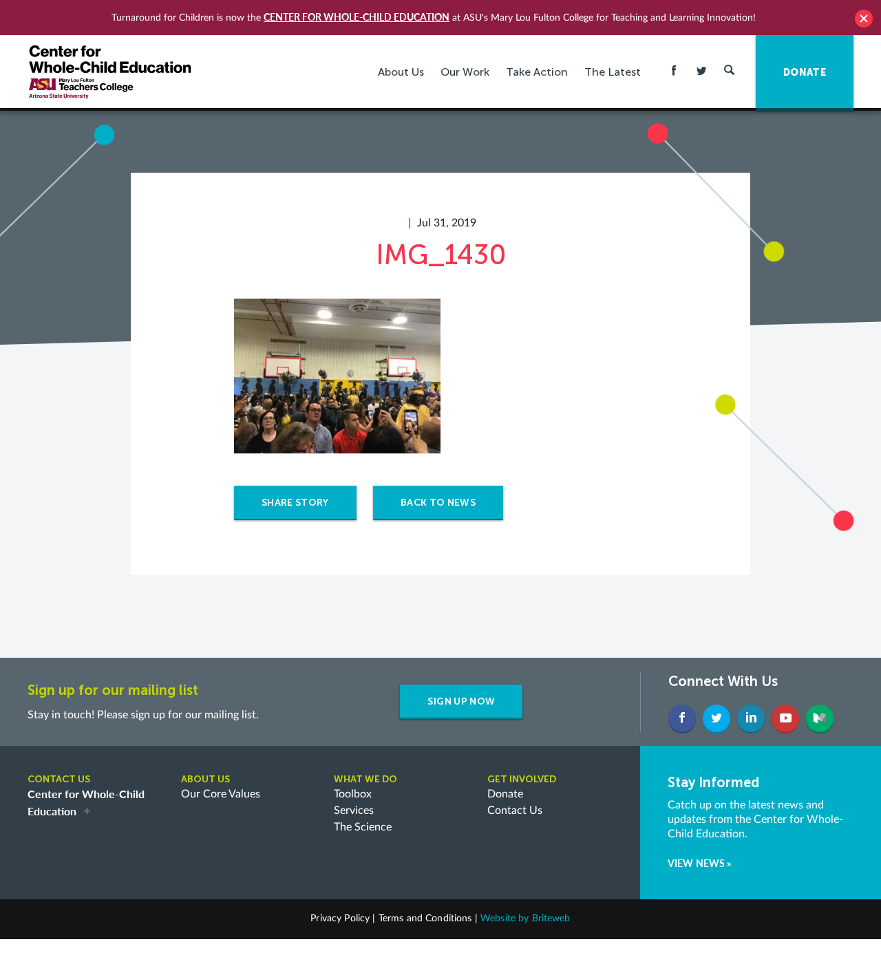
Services (354, 810)
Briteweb (551, 918)
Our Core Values (220, 794)
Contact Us (514, 810)
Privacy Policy (340, 918)
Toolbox (353, 794)
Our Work (464, 71)
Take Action (537, 71)
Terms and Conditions (425, 918)
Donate (505, 794)
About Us (401, 71)
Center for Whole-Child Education (356, 17)
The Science (363, 827)
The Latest (612, 71)
